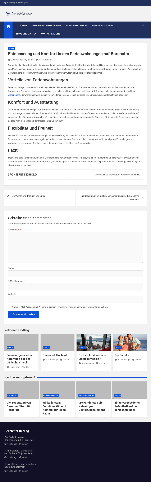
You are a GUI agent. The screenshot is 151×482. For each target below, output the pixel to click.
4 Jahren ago (52, 359)
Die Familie (122, 355)
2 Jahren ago (17, 60)
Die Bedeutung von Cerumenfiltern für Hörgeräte (19, 406)
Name (11, 268)
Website (12, 294)
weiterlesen (13, 95)
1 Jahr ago (14, 367)
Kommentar (14, 229)
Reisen (11, 49)
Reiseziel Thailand (55, 355)
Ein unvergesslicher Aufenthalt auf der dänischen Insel (19, 358)
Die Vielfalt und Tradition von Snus (28, 196)
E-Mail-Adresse (16, 281)
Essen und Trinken (76, 25)
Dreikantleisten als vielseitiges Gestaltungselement (91, 406)
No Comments (45, 60)
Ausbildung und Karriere (46, 25)
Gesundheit (12, 395)
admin (31, 60)
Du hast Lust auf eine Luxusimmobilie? (92, 357)
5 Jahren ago (124, 359)
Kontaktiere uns (50, 33)
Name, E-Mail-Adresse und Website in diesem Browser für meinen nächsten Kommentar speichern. (60, 307)
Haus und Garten (26, 33)
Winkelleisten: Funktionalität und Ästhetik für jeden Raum (54, 408)
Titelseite (21, 25)
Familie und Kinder (102, 25)
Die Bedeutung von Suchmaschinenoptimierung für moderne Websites (110, 198)
